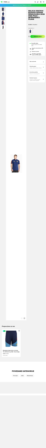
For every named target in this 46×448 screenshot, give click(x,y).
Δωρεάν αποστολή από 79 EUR (37, 49)
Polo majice (15, 375)
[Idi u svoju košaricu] (40, 1)
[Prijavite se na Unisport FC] (37, 1)
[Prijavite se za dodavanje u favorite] (29, 36)
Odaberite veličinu (38, 36)
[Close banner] (45, 5)
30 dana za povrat (35, 51)
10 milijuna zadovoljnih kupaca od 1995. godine (36, 54)
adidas (22, 375)
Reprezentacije (30, 375)
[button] (3, 13)
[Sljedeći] (24, 318)
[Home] (5, 2)
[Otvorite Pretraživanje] (35, 2)
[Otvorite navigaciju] (43, 1)
